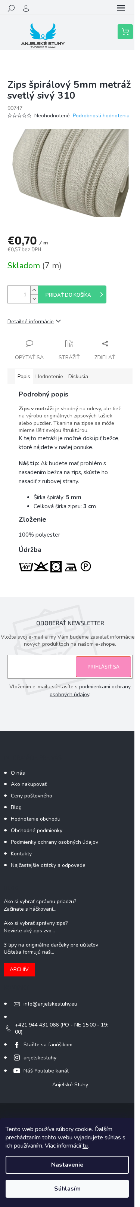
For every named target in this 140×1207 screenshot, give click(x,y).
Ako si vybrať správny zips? (36, 923)
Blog (16, 807)
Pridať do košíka (68, 295)
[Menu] (120, 8)
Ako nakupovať (29, 784)
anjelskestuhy (40, 1057)
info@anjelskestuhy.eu (50, 1003)
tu (85, 1146)
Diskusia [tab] (78, 376)
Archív (19, 969)
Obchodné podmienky (36, 830)
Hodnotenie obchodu (35, 818)
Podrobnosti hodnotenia (101, 115)
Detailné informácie (30, 321)
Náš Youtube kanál (46, 1070)
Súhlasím (67, 1189)
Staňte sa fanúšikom (48, 1044)
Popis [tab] (24, 376)
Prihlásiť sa (103, 666)
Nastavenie (67, 1165)
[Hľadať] (11, 8)
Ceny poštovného (31, 795)
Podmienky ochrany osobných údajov (54, 842)
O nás (18, 773)
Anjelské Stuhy (70, 1084)
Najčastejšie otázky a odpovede (48, 865)
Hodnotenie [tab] (49, 376)
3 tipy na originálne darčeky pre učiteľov (51, 944)
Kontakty (21, 853)
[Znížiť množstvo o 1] (34, 298)
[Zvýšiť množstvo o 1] (34, 290)
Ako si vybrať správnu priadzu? (40, 901)
